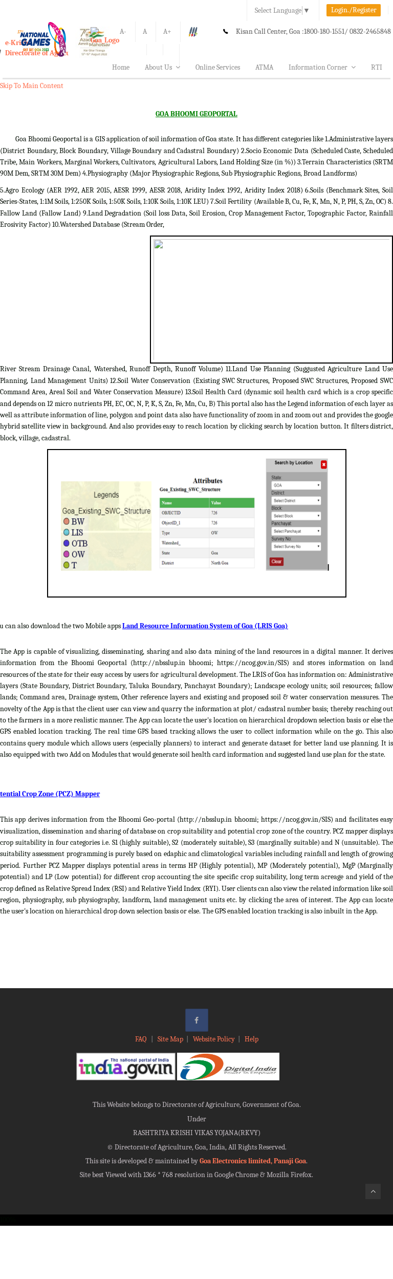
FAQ (141, 1039)
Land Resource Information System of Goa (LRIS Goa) (205, 626)
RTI (376, 67)
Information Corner (318, 67)
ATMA (264, 67)
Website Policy (214, 1039)
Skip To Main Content (31, 85)
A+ (167, 31)
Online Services (217, 67)
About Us (158, 67)
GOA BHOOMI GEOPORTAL (196, 114)
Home (120, 67)
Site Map (170, 1039)
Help (251, 1039)
